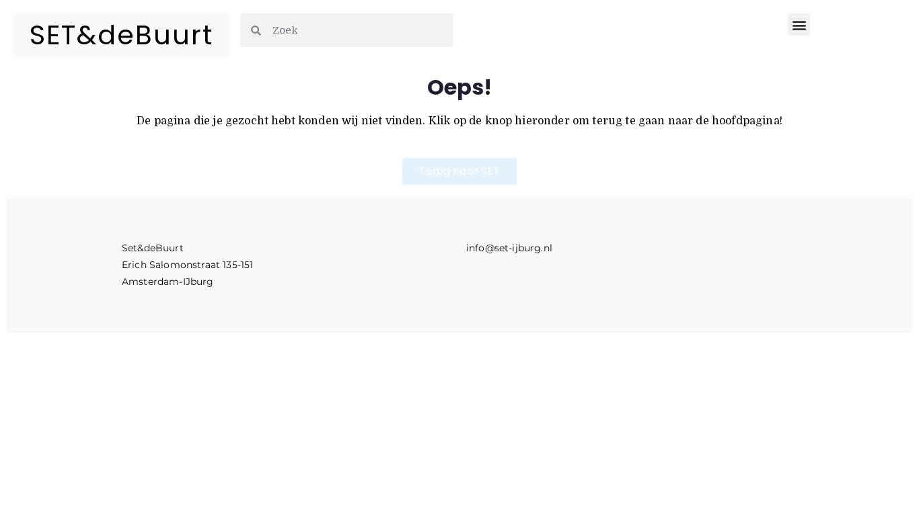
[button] (799, 24)
